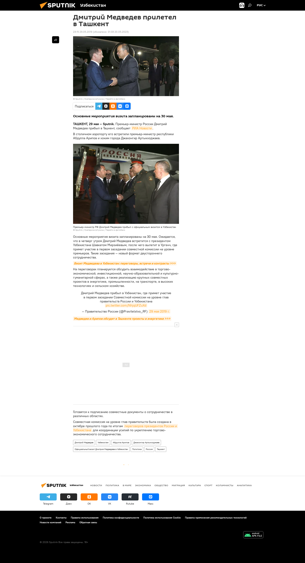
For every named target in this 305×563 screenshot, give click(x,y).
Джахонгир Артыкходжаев (146, 442)
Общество (161, 485)
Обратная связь (88, 522)
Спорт (208, 485)
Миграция (178, 485)
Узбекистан (103, 442)
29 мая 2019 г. (159, 311)
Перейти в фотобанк (115, 99)
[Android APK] (253, 535)
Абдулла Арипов (121, 442)
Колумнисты (224, 485)
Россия (149, 449)
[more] (55, 39)
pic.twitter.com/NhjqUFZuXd (126, 305)
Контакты (61, 517)
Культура (195, 485)
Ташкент (161, 449)
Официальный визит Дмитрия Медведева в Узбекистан (101, 449)
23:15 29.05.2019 (82, 31)
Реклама (70, 522)
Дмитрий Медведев (84, 442)
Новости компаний (50, 522)
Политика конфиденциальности (121, 517)
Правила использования (84, 517)
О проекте (46, 517)
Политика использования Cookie (162, 517)
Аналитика (244, 485)
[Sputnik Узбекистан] (59, 9)
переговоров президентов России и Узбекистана (125, 428)
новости (96, 485)
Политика (137, 449)
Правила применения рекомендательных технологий (216, 517)
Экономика (143, 485)
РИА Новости (142, 128)
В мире (127, 485)
